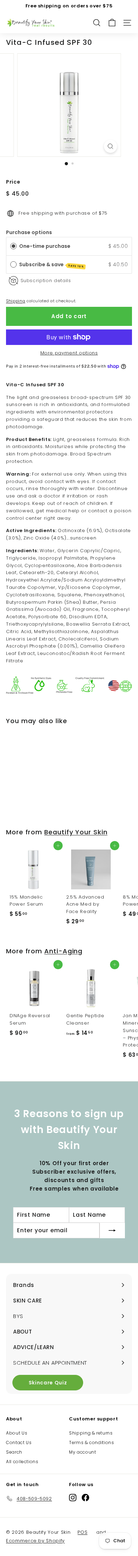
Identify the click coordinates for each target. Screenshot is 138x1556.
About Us (16, 1433)
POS (82, 1532)
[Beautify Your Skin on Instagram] (72, 1497)
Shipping (15, 301)
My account (82, 1452)
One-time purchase (44, 246)
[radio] (13, 246)
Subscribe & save (52, 264)
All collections (22, 1462)
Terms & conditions (91, 1442)
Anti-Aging (63, 951)
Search (14, 1452)
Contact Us (19, 1442)
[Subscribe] (112, 1230)
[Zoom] (110, 146)
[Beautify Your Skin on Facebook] (85, 1497)
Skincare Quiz (48, 1382)
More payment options (69, 353)
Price (13, 181)
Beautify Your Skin (75, 832)
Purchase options (29, 232)
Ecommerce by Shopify (35, 1540)
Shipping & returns (91, 1433)
